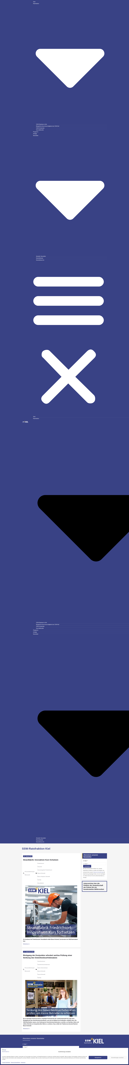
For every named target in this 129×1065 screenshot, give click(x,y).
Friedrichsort (40, 863)
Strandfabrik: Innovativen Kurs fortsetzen (40, 860)
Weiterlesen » (26, 944)
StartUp (39, 879)
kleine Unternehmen (42, 967)
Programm (35, 131)
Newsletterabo (39, 258)
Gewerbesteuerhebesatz (43, 964)
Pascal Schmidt (41, 974)
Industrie (39, 866)
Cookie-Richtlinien (6, 1062)
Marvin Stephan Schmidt (43, 876)
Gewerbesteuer (41, 961)
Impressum (23, 1062)
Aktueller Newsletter (41, 256)
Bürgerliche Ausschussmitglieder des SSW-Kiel (47, 126)
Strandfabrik (40, 883)
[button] (68, 338)
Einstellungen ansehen (117, 1057)
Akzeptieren (98, 1057)
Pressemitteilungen (30, 871)
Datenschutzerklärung (15, 1062)
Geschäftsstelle (40, 130)
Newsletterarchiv (40, 260)
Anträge (35, 133)
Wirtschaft (27, 874)
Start (34, 1)
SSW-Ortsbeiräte (40, 128)
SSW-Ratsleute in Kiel (41, 124)
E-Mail (85, 860)
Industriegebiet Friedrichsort (44, 870)
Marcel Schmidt (41, 873)
